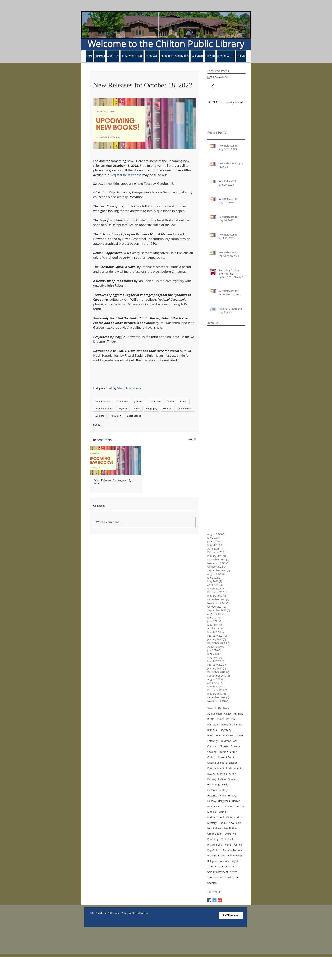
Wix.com (145, 913)
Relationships (235, 855)
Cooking (99, 415)
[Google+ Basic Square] (220, 900)
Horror (236, 801)
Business (228, 735)
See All (192, 439)
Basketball (213, 724)
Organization (214, 833)
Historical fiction (216, 795)
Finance (232, 779)
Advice (228, 713)
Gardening (213, 784)
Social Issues (231, 877)
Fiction (183, 401)
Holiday (211, 801)
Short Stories (134, 415)
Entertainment (215, 768)
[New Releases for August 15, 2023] (115, 460)
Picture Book (214, 844)
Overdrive (230, 833)
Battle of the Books (232, 724)
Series (136, 408)
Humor (229, 806)
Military (230, 817)
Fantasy (211, 779)
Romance (224, 861)
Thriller (170, 401)
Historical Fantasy (217, 790)
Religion (212, 861)
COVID (239, 735)
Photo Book (227, 839)
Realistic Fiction (216, 855)
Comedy (235, 746)
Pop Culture (214, 850)
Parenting (213, 839)
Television (115, 415)
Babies (220, 719)
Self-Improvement (217, 872)
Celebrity (212, 741)
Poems (227, 844)
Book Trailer (214, 735)
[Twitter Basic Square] (214, 900)
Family (232, 773)
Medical (211, 811)
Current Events (226, 757)
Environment (233, 768)
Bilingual (212, 729)
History (167, 408)
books (96, 424)
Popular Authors (104, 408)
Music (240, 817)
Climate (224, 746)
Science (211, 866)
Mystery (123, 408)
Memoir (223, 811)
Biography (151, 408)
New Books (122, 401)
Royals (235, 861)
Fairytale (222, 773)
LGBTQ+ (239, 806)
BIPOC (210, 719)
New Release (102, 401)
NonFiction (155, 401)
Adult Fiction (214, 713)
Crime (233, 751)
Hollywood (224, 801)
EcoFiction (232, 762)
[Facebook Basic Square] (209, 900)
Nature (223, 822)
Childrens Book (228, 741)
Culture (211, 757)
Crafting (223, 751)
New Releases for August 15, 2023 (112, 482)
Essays (211, 773)
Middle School (184, 408)
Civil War (212, 746)
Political (237, 844)
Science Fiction (226, 866)
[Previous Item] (212, 86)
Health (225, 784)
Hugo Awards (215, 806)
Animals (238, 713)
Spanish (212, 882)
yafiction (138, 401)
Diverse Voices (215, 762)
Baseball (231, 719)
